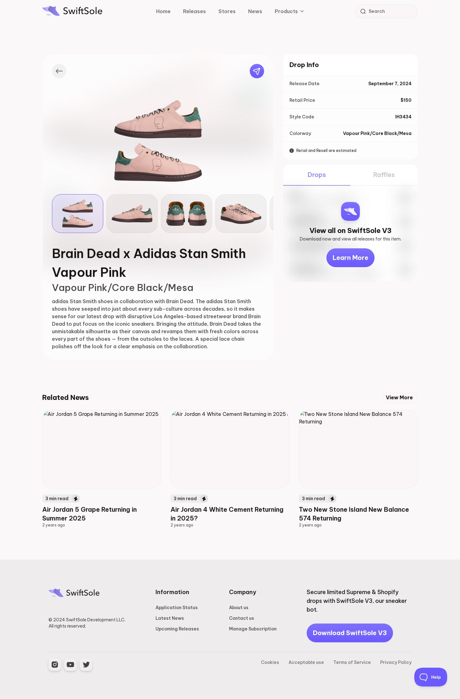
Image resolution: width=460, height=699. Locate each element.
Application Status (177, 607)
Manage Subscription (253, 629)
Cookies (270, 662)
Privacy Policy (395, 662)
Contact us (241, 618)
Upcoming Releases (177, 629)
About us (238, 607)
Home (163, 11)
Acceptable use (306, 662)
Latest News (170, 618)
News (255, 11)
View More (399, 397)
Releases (194, 11)
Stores (227, 11)
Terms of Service (352, 662)
